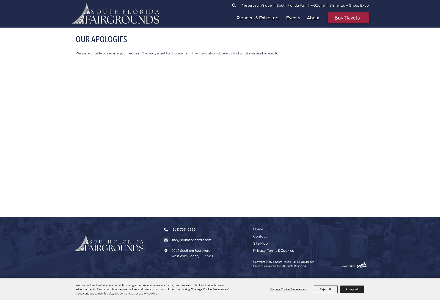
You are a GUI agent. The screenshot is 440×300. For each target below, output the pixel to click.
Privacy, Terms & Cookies (273, 250)
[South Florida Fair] (108, 242)
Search (234, 5)
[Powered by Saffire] (362, 265)
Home (258, 229)
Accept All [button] (352, 289)
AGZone (318, 5)
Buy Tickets (347, 17)
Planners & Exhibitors (258, 17)
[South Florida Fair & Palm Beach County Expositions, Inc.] (115, 12)
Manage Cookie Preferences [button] (288, 289)
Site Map (260, 243)
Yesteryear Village (257, 5)
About (313, 17)
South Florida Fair (291, 5)
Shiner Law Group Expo (349, 5)
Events (293, 17)
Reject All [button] (326, 289)
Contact (260, 236)
